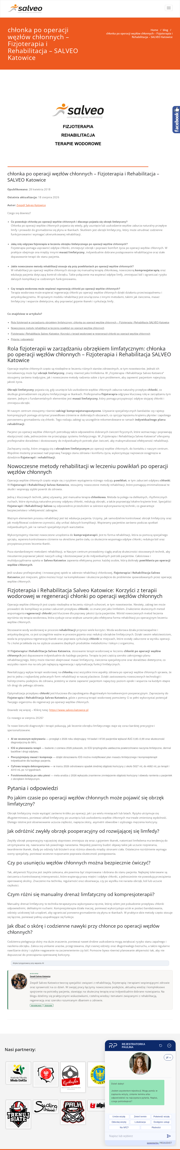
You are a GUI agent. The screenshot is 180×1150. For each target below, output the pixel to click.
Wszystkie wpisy (36, 1005)
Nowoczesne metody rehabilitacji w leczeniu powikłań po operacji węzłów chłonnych (57, 328)
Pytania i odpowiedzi (22, 339)
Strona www (48, 1005)
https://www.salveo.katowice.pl (68, 710)
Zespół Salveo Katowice (31, 205)
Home (154, 30)
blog (165, 30)
